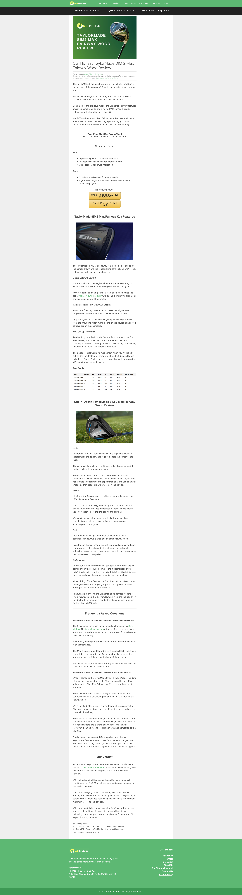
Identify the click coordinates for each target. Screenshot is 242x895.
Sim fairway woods (94, 629)
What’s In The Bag (160, 3)
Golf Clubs (102, 3)
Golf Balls (117, 3)
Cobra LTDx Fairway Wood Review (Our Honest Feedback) (100, 829)
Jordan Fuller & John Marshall (93, 74)
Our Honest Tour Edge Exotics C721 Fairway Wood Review (100, 826)
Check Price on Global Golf (105, 204)
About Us (168, 865)
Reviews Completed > (155, 10)
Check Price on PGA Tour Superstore (104, 195)
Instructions (144, 3)
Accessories (130, 3)
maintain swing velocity (90, 296)
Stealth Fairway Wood (94, 767)
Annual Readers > (86, 10)
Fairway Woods (82, 824)
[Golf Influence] (78, 3)
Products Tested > (121, 10)
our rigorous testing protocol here (107, 78)
